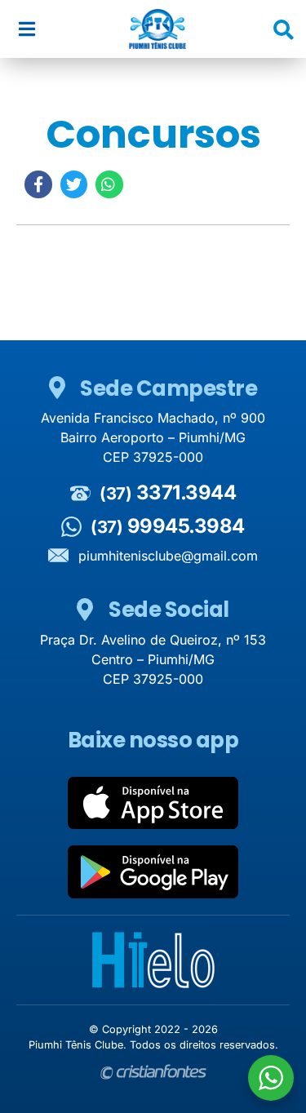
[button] (26, 29)
